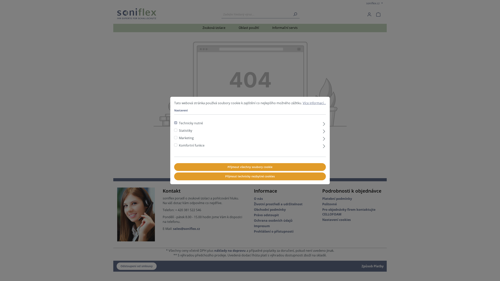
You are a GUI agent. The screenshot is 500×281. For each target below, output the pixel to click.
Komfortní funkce (191, 145)
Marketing (186, 138)
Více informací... (314, 103)
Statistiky (185, 130)
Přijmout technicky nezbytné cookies (250, 176)
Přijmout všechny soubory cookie (250, 167)
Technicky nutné (191, 123)
